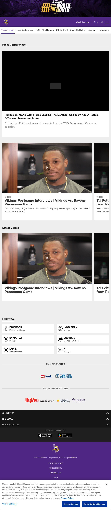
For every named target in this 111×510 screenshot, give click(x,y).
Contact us (55, 472)
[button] (56, 86)
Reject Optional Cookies (94, 504)
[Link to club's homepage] (5, 21)
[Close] (106, 484)
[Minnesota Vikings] (55, 449)
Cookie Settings (9, 504)
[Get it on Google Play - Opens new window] (64, 436)
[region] (55, 495)
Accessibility (55, 467)
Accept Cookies (71, 504)
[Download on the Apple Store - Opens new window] (45, 435)
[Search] (102, 22)
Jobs (55, 477)
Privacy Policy (55, 463)
